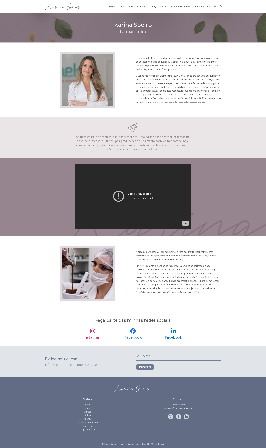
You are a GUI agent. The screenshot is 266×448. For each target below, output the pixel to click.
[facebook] (178, 416)
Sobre (163, 6)
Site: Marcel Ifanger (155, 444)
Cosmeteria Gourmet (179, 6)
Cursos (122, 6)
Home (112, 6)
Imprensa (199, 6)
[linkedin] (186, 416)
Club (87, 408)
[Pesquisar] (220, 6)
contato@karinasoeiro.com (178, 408)
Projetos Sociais (87, 429)
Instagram (93, 337)
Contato (211, 6)
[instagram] (170, 416)
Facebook (133, 337)
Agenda (88, 418)
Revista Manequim (138, 6)
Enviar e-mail (178, 404)
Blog (154, 6)
